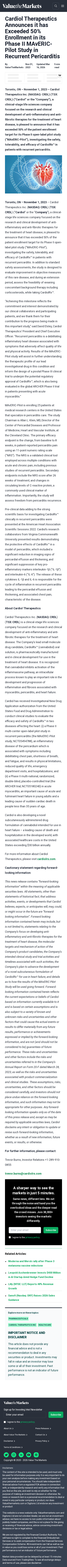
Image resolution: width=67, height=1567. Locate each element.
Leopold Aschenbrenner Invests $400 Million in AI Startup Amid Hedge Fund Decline (34, 1275)
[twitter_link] (6, 1454)
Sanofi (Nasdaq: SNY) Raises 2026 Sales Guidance (31, 1297)
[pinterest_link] (36, 1454)
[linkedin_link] (21, 1454)
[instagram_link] (13, 1454)
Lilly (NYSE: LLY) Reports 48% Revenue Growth (30, 1286)
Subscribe (51, 1230)
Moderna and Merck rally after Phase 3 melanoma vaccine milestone (31, 1263)
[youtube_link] (28, 1454)
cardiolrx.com (46, 859)
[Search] (56, 6)
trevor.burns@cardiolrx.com (23, 1173)
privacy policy (32, 1237)
